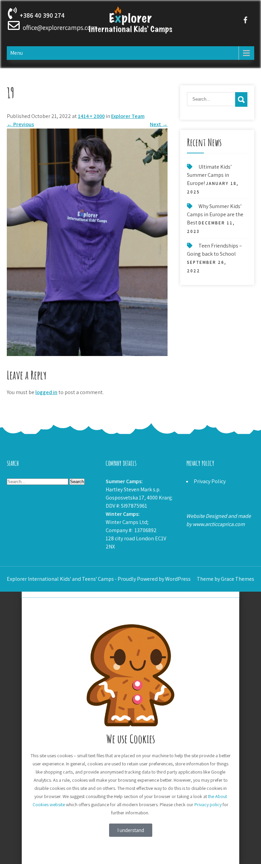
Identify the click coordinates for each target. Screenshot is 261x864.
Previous (20, 124)
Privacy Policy (210, 481)
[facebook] (245, 20)
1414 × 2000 (91, 116)
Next (159, 124)
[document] (130, 728)
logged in (46, 392)
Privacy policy (208, 804)
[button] (130, 594)
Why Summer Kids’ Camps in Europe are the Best (215, 214)
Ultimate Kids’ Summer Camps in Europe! (209, 175)
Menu (16, 52)
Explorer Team (127, 116)
